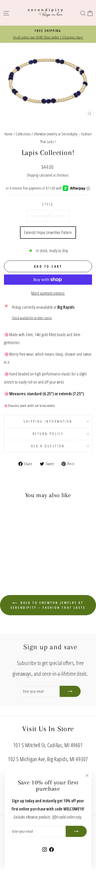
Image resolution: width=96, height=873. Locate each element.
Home (8, 134)
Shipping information (48, 421)
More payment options (48, 293)
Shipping (32, 175)
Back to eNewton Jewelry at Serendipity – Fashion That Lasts (48, 605)
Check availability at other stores (32, 317)
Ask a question (48, 446)
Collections (23, 134)
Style (48, 204)
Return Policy (48, 433)
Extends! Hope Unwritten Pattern (48, 232)
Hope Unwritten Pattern (48, 215)
